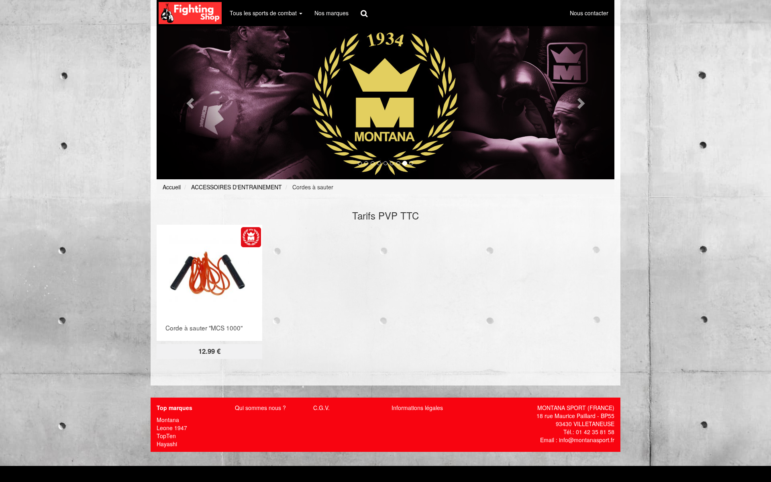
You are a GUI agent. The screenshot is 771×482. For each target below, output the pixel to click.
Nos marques (331, 13)
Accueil (172, 187)
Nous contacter (589, 13)
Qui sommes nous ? (260, 408)
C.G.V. (321, 408)
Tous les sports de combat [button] (264, 13)
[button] (191, 102)
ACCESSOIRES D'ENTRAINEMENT (236, 187)
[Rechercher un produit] (364, 13)
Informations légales (417, 408)
